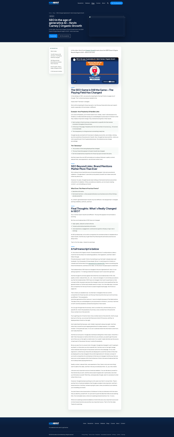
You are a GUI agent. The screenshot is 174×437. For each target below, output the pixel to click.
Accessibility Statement (106, 434)
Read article (53, 36)
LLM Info (118, 434)
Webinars (87, 3)
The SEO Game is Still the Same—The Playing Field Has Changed (56, 56)
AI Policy (114, 434)
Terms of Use (92, 434)
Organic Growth (90, 50)
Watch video (54, 51)
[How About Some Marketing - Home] (54, 3)
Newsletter (80, 3)
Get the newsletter (64, 36)
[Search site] (107, 3)
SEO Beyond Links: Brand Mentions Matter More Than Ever (56, 62)
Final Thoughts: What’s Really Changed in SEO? (56, 67)
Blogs (93, 3)
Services (97, 423)
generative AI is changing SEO (96, 263)
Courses (98, 3)
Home (50, 13)
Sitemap (123, 434)
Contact (123, 423)
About (103, 3)
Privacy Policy (85, 434)
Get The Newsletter (116, 3)
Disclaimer (97, 434)
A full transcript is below (56, 71)
